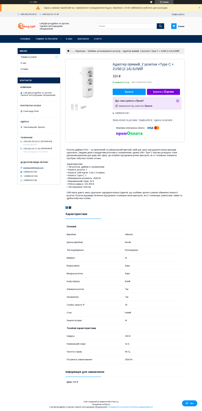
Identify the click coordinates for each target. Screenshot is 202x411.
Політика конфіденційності (141, 407)
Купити (129, 92)
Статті (98, 39)
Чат (192, 403)
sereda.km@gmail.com (33, 168)
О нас (69, 39)
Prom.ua (114, 402)
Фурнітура (80, 51)
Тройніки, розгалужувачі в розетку (104, 51)
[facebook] (67, 208)
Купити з (158, 92)
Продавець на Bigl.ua (101, 404)
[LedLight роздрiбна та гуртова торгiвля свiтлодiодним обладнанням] (27, 31)
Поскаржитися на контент (118, 407)
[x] (70, 208)
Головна (25, 39)
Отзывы (24, 69)
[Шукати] (160, 26)
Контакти (83, 39)
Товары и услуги (29, 57)
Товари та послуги (46, 39)
